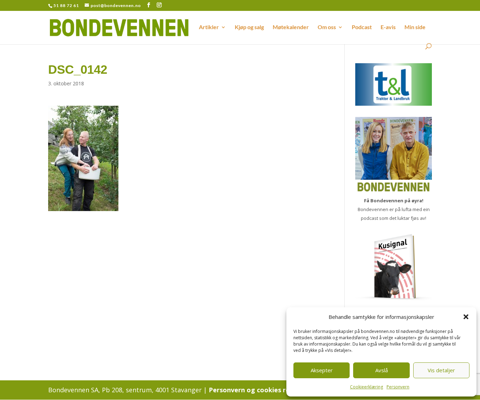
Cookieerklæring (366, 387)
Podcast (362, 27)
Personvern (398, 387)
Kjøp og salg (249, 27)
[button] (465, 316)
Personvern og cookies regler (255, 390)
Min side (415, 27)
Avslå (381, 370)
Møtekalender (291, 27)
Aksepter (322, 370)
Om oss (327, 27)
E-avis (388, 27)
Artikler (209, 27)
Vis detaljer (441, 370)
